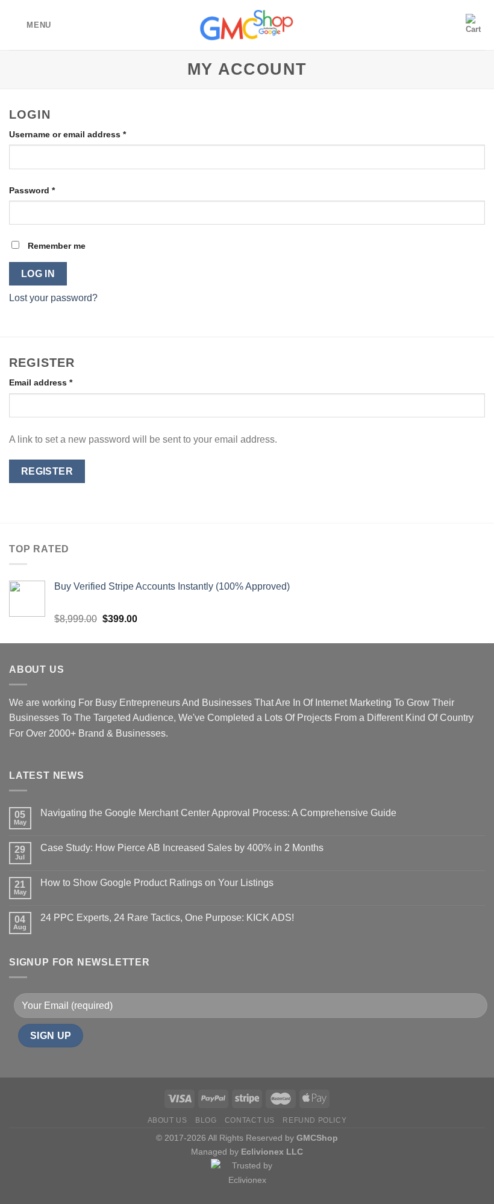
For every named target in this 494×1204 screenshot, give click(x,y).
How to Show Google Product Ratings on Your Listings (157, 883)
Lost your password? (53, 298)
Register (47, 471)
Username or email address (67, 134)
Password (32, 190)
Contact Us (250, 1120)
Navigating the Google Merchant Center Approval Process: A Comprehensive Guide (218, 813)
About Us (167, 1120)
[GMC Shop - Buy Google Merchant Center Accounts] (247, 25)
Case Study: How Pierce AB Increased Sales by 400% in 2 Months (182, 848)
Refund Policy (314, 1120)
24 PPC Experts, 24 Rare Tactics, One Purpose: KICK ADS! (167, 917)
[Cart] (475, 25)
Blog (205, 1120)
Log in (38, 274)
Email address (40, 382)
